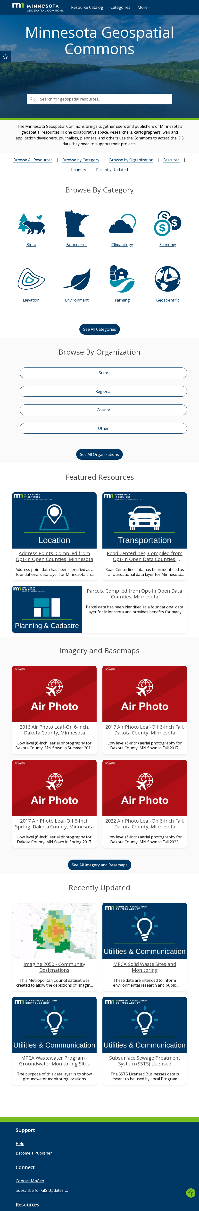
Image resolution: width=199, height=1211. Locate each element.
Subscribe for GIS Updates (40, 1190)
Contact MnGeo (30, 1180)
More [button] (143, 7)
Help (20, 1143)
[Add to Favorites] (5, 56)
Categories (120, 7)
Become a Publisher (34, 1153)
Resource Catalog (87, 7)
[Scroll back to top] (190, 1193)
